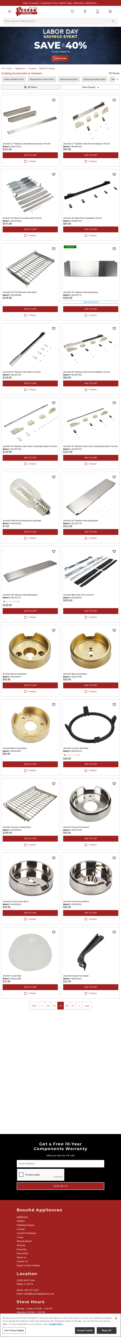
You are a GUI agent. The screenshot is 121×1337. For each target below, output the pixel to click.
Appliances (20, 68)
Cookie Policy (56, 1324)
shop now (60, 58)
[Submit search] (113, 21)
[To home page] (26, 11)
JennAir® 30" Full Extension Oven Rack (20, 292)
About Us (21, 1257)
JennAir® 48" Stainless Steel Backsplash (20, 595)
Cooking (32, 68)
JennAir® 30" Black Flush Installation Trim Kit (82, 218)
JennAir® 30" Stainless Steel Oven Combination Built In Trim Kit (30, 446)
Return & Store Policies (28, 1265)
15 (60, 1005)
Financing (21, 1249)
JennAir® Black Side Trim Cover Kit (78, 595)
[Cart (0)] (110, 11)
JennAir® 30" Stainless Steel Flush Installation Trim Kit (86, 372)
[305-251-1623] (97, 11)
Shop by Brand (24, 1241)
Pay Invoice (31, 3)
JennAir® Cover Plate (12, 976)
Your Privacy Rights (14, 1330)
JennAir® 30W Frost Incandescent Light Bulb (22, 521)
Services (21, 1245)
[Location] (85, 11)
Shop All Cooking (47, 68)
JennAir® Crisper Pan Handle (76, 976)
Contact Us (22, 1261)
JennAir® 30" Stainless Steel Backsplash (80, 292)
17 (73, 1005)
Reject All (106, 1330)
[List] (72, 11)
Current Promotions (26, 1233)
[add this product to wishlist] (54, 100)
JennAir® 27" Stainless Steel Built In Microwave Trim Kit (26, 144)
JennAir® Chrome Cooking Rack (17, 827)
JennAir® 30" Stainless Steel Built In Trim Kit (21, 372)
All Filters (32, 87)
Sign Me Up (60, 1186)
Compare (32, 161)
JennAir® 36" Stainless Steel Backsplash (80, 521)
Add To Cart (30, 155)
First (34, 1005)
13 (48, 1005)
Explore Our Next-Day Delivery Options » (69, 3)
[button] (9, 11)
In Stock (21, 1229)
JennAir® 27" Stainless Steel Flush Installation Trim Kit (86, 144)
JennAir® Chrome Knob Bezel (76, 827)
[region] (60, 1325)
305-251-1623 (31, 1290)
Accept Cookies (85, 1330)
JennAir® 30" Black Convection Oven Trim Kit (22, 218)
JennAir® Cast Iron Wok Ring (75, 748)
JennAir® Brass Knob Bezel (14, 674)
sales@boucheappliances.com (38, 1293)
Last (87, 1005)
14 (54, 1005)
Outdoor (21, 1221)
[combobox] (90, 87)
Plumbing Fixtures (26, 1225)
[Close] (115, 1318)
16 (67, 1005)
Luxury (20, 1237)
